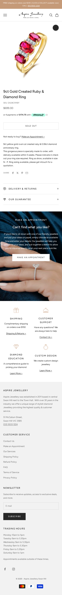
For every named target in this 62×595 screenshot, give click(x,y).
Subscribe (14, 516)
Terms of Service (11, 472)
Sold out (31, 126)
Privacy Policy (10, 477)
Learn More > (16, 373)
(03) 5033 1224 (34, 6)
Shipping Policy (10, 456)
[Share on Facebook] (13, 173)
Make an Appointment (31, 257)
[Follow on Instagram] (13, 569)
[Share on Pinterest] (22, 173)
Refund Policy (10, 462)
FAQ (5, 467)
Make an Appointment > (33, 136)
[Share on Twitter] (17, 173)
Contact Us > (46, 337)
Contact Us (8, 441)
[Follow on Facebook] (5, 569)
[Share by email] (26, 173)
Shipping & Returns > (16, 333)
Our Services (9, 451)
